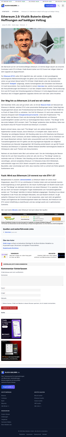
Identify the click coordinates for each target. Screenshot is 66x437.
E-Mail (3, 293)
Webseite (3, 298)
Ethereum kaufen (39, 398)
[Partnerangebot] (33, 218)
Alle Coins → (37, 406)
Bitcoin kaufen (38, 395)
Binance (3, 395)
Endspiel (13, 83)
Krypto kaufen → (8, 387)
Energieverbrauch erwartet (28, 115)
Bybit (2, 401)
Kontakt (44, 434)
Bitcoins (15, 210)
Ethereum (22, 25)
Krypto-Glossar (5, 414)
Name (3, 288)
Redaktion (22, 434)
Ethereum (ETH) (9, 76)
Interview (41, 86)
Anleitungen (4, 416)
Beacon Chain (46, 105)
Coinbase (4, 398)
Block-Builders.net (6, 424)
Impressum (29, 434)
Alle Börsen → (5, 406)
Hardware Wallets (6, 422)
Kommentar (4, 275)
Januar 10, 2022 (6, 25)
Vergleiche (4, 419)
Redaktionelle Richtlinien (11, 248)
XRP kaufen (37, 403)
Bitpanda (3, 403)
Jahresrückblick (25, 180)
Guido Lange (15, 25)
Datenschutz (37, 434)
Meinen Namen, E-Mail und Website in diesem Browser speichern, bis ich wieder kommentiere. (29, 303)
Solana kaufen (38, 401)
